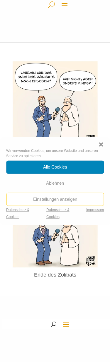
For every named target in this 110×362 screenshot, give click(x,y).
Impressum (95, 209)
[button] (101, 144)
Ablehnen (55, 183)
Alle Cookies (55, 166)
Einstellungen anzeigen (55, 199)
